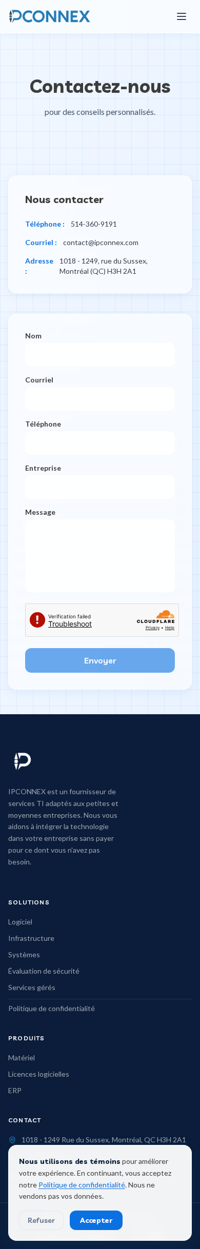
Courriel (39, 379)
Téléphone (43, 423)
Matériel (21, 1057)
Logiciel (20, 921)
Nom (33, 335)
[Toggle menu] (181, 16)
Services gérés (31, 987)
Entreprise (43, 468)
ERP (15, 1090)
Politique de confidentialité (51, 1008)
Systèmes (24, 954)
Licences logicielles (38, 1074)
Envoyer (100, 660)
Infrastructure (31, 938)
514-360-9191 (94, 223)
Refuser (41, 1220)
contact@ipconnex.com (100, 242)
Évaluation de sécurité (43, 970)
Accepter (96, 1220)
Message (40, 512)
